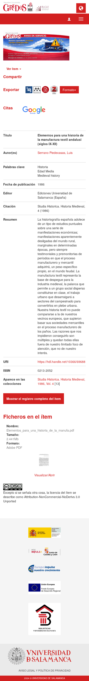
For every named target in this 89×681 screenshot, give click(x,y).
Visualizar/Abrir (44, 475)
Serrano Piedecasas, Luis (55, 152)
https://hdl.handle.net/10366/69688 (61, 361)
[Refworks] (46, 89)
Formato (68, 90)
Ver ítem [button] (12, 69)
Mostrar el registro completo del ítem (33, 398)
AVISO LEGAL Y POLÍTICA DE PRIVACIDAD (45, 670)
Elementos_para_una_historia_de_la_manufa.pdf (40, 430)
